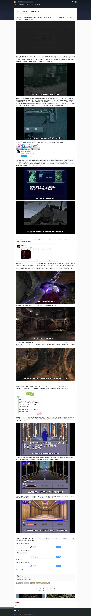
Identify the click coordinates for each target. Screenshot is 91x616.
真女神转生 (44, 583)
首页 (15, 4)
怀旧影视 (31, 4)
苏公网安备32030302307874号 (30, 614)
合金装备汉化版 (38, 583)
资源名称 (34, 546)
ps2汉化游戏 (32, 583)
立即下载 (58, 547)
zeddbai (29, 142)
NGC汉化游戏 (27, 583)
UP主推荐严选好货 (21, 4)
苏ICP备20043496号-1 (19, 614)
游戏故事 (27, 4)
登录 (75, 1)
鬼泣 (48, 583)
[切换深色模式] (73, 2)
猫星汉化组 (71, 240)
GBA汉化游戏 (21, 583)
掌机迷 (16, 605)
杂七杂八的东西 (37, 4)
